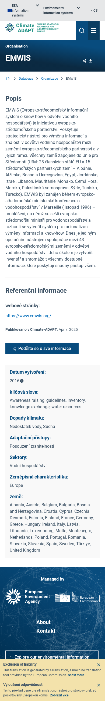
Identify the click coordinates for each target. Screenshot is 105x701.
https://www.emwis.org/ (28, 315)
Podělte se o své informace (44, 348)
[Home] (8, 79)
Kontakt (45, 631)
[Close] (98, 665)
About (43, 622)
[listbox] (23, 10)
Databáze (26, 78)
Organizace (49, 78)
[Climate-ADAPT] (38, 27)
